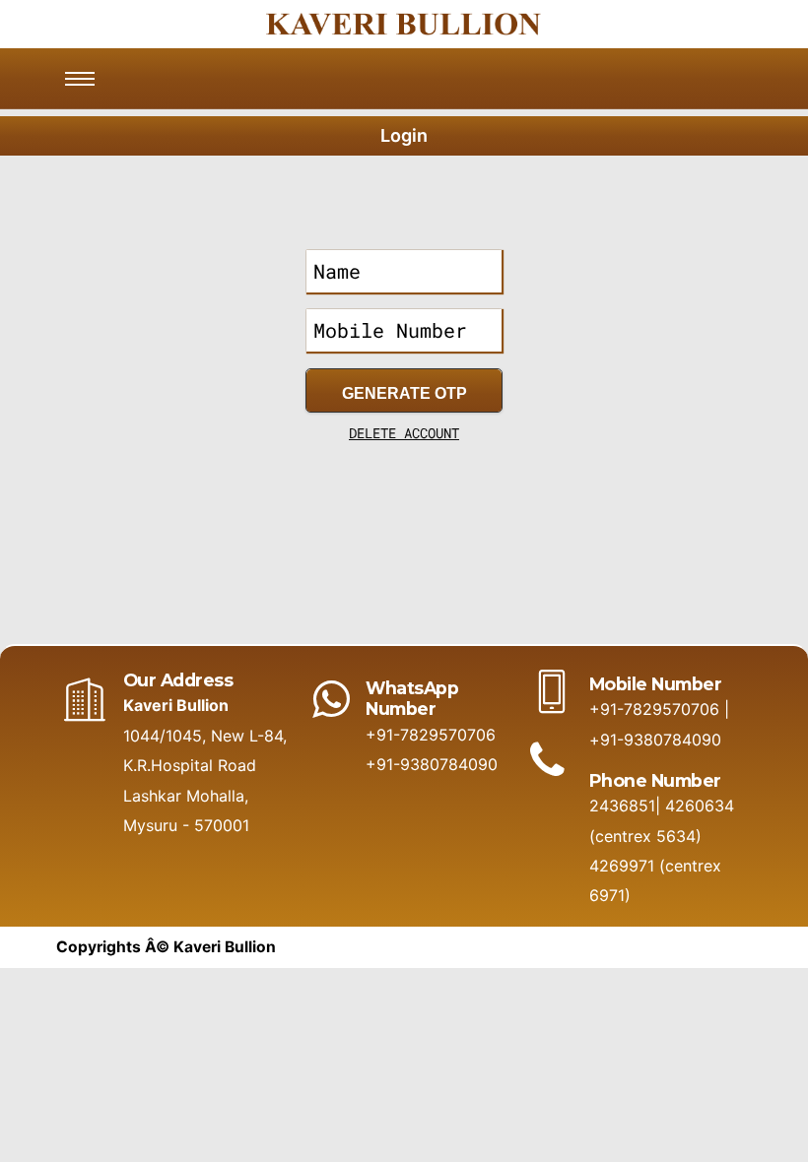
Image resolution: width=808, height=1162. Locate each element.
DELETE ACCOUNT (404, 432)
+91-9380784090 (432, 764)
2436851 (622, 805)
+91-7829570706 (431, 734)
